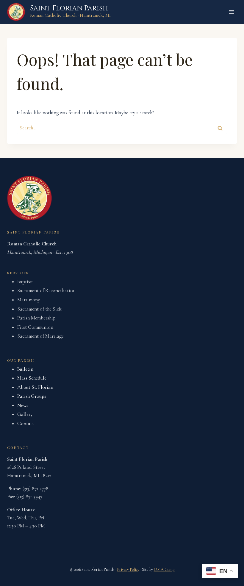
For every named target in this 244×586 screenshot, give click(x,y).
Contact (25, 423)
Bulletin (25, 369)
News (22, 405)
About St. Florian (35, 387)
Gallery (24, 414)
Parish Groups (31, 396)
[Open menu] (231, 11)
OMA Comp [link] (164, 569)
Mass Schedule (31, 378)
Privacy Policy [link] (128, 569)
